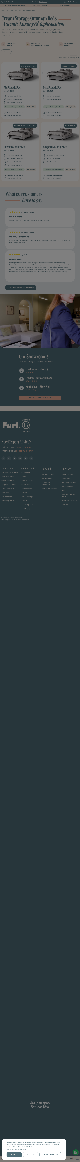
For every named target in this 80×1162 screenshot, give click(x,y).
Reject (30, 1154)
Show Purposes (50, 1154)
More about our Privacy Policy (16, 1149)
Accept (14, 1154)
